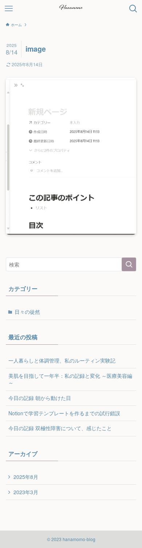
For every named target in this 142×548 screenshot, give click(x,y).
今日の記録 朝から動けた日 (39, 397)
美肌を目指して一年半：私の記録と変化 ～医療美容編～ (70, 379)
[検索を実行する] (129, 264)
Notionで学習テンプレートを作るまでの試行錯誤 (64, 413)
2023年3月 (25, 492)
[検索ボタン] (133, 8)
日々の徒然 (27, 311)
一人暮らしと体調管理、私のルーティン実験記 (61, 360)
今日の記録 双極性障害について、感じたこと (60, 428)
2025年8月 (25, 476)
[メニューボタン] (8, 8)
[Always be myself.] (70, 8)
